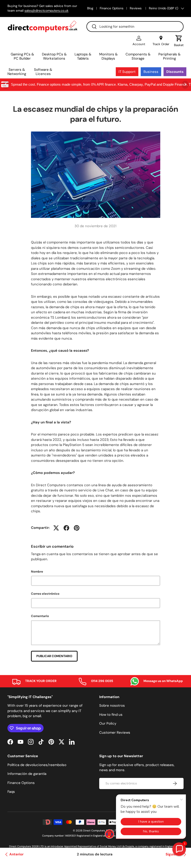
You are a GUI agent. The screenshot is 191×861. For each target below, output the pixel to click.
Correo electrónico (45, 594)
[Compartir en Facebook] (66, 528)
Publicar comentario (54, 656)
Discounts (175, 71)
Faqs (11, 791)
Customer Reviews (114, 732)
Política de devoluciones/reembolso (36, 765)
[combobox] (135, 26)
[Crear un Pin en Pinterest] (77, 528)
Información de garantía (26, 773)
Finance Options (111, 8)
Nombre (37, 572)
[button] (179, 41)
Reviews (136, 8)
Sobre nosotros (112, 705)
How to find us (111, 714)
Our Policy (107, 723)
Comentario (40, 616)
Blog (90, 8)
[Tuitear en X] (56, 528)
